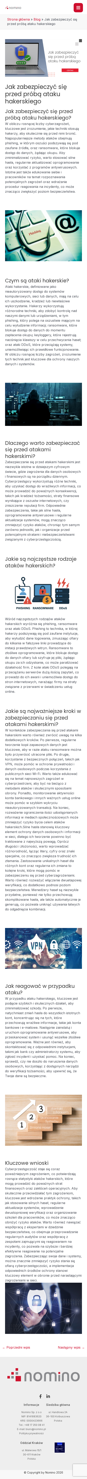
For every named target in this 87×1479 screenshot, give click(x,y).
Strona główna (18, 19)
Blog (37, 19)
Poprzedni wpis (16, 1347)
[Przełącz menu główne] (78, 7)
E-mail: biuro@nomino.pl (31, 1429)
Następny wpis (71, 1347)
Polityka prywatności (31, 1433)
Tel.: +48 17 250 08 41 (32, 1424)
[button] (39, 1396)
